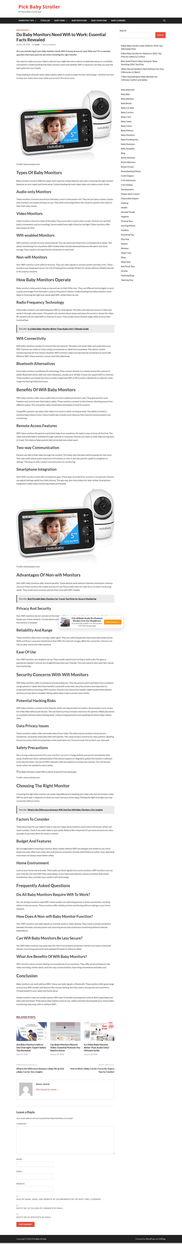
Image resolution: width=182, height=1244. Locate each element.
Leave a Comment (49, 44)
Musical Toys (127, 221)
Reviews (125, 248)
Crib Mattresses (128, 180)
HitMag (162, 1239)
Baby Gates (126, 121)
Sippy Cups (126, 252)
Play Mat (125, 239)
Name (19, 1159)
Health (124, 207)
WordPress (150, 1239)
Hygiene (125, 216)
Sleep (123, 257)
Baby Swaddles (128, 148)
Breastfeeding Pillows (131, 171)
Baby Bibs (125, 94)
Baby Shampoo (128, 144)
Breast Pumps (127, 166)
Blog (123, 153)
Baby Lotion (126, 126)
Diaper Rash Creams (130, 194)
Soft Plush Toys (128, 266)
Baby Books (126, 103)
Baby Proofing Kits (129, 139)
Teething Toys (127, 280)
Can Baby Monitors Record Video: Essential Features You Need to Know (65, 1047)
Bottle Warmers (128, 162)
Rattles (124, 243)
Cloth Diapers (127, 175)
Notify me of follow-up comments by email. (39, 1208)
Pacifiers (125, 230)
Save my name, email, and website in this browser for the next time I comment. (58, 1199)
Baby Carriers (118, 20)
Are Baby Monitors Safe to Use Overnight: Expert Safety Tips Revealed (31, 1047)
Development (127, 189)
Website (20, 1184)
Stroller (45, 20)
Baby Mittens (127, 130)
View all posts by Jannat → (47, 1089)
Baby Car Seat (127, 107)
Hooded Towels (128, 212)
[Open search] (164, 21)
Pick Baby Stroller (39, 6)
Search (123, 30)
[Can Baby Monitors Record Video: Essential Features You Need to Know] (65, 1032)
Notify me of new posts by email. (33, 1217)
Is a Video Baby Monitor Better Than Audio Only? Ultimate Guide (96, 1047)
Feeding (124, 203)
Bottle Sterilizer (128, 157)
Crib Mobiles (127, 185)
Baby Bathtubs (79, 20)
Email (20, 1171)
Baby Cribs (59, 20)
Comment (22, 1124)
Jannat (37, 44)
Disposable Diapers (130, 198)
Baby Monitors (99, 20)
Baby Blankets (127, 98)
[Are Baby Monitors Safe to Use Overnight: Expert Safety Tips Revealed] (31, 1032)
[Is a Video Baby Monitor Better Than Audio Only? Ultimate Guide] (99, 1032)
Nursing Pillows (128, 225)
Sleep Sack (125, 262)
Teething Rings (127, 275)
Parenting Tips (26, 20)
